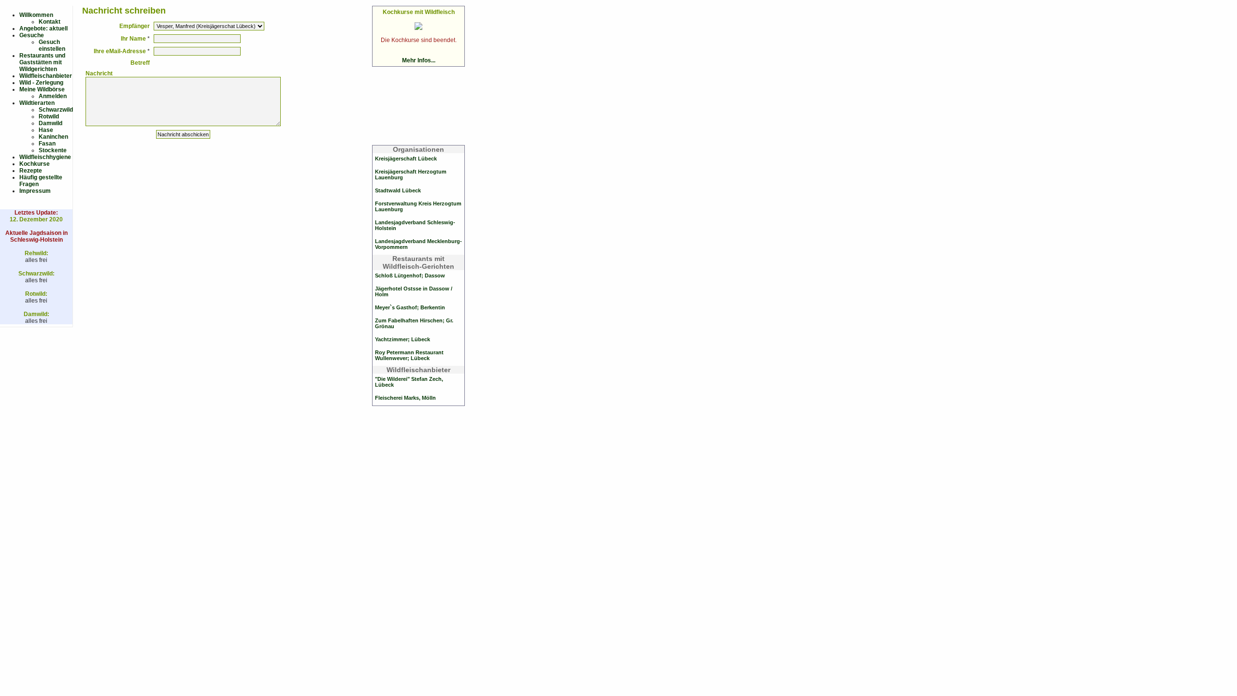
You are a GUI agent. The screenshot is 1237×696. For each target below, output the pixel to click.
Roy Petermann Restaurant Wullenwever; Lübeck (409, 355)
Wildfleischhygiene (45, 157)
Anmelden (53, 96)
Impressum (35, 191)
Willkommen (36, 15)
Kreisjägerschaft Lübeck (406, 158)
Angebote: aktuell (43, 28)
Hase (46, 130)
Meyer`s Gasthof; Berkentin (410, 307)
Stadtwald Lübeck (398, 190)
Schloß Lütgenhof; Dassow (410, 275)
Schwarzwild (56, 109)
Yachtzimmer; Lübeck (402, 339)
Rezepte (30, 170)
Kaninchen (53, 136)
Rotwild (49, 116)
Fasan (47, 143)
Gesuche (31, 35)
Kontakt (49, 21)
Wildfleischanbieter (45, 75)
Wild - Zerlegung (41, 82)
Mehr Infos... (418, 60)
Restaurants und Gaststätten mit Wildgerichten (42, 62)
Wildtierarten (37, 103)
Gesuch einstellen (52, 45)
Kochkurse (34, 163)
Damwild (50, 123)
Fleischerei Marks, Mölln (405, 398)
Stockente (53, 150)
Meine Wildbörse (42, 89)
